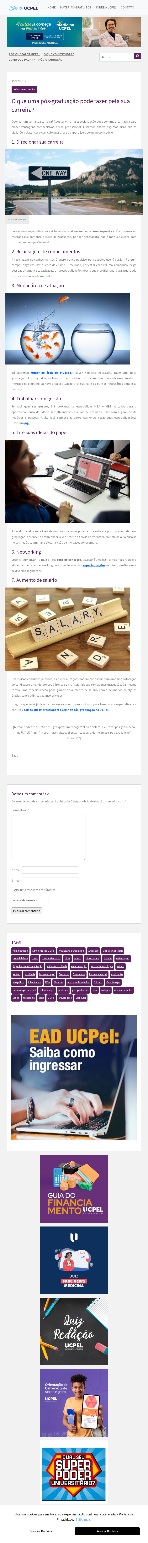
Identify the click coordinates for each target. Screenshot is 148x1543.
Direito (77, 958)
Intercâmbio (34, 982)
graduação (117, 974)
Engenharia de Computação (27, 966)
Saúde (16, 997)
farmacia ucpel (47, 974)
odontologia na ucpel (24, 990)
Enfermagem (122, 958)
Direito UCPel (92, 958)
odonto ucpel (47, 990)
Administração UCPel (43, 950)
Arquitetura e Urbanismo (71, 950)
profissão (63, 990)
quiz (95, 990)
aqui (27, 423)
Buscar (137, 56)
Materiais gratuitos (75, 7)
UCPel (51, 997)
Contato (127, 7)
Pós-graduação (50, 59)
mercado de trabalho (78, 982)
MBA (47, 982)
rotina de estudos (123, 990)
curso (35, 958)
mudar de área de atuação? (51, 373)
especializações (94, 565)
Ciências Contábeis (113, 950)
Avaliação (93, 950)
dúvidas (108, 958)
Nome (17, 870)
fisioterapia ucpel (98, 974)
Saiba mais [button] (83, 1519)
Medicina (58, 982)
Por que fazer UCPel (24, 54)
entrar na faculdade (57, 966)
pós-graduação (80, 990)
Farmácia (64, 974)
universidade (65, 997)
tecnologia (29, 997)
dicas (67, 958)
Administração (20, 950)
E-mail (17, 880)
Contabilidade (20, 958)
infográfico (18, 982)
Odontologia (113, 982)
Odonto (98, 982)
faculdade (30, 974)
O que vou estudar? (59, 54)
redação (105, 990)
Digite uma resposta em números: (34, 890)
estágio (16, 974)
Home (51, 7)
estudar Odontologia (102, 966)
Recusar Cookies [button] (40, 1531)
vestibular (81, 997)
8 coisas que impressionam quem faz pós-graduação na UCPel (65, 710)
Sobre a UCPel (105, 7)
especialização (79, 966)
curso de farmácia (51, 958)
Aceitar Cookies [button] (107, 1531)
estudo (120, 966)
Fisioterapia (79, 974)
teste (41, 997)
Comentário (20, 810)
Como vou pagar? (22, 59)
